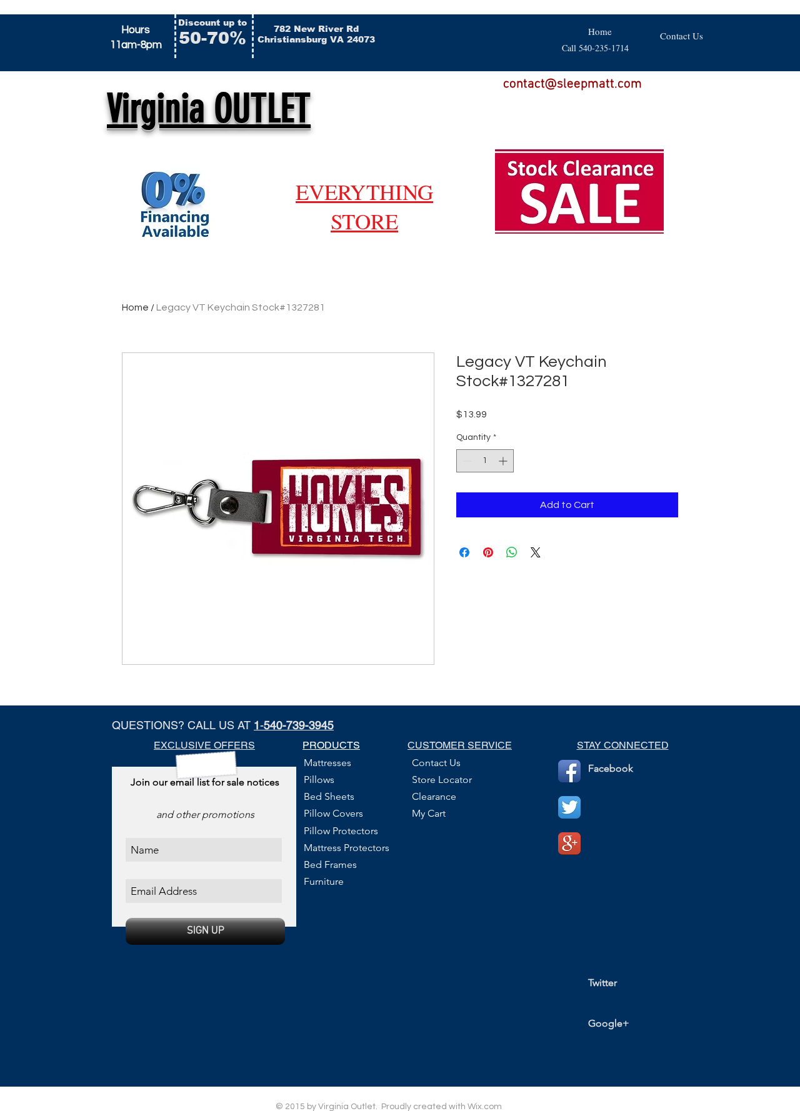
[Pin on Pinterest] (488, 552)
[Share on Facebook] (464, 552)
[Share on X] (535, 552)
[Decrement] (466, 461)
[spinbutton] (485, 461)
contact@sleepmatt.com (572, 84)
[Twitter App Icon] (569, 807)
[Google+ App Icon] (569, 843)
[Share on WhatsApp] (511, 552)
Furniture (324, 881)
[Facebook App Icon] (569, 771)
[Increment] (504, 461)
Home (135, 307)
